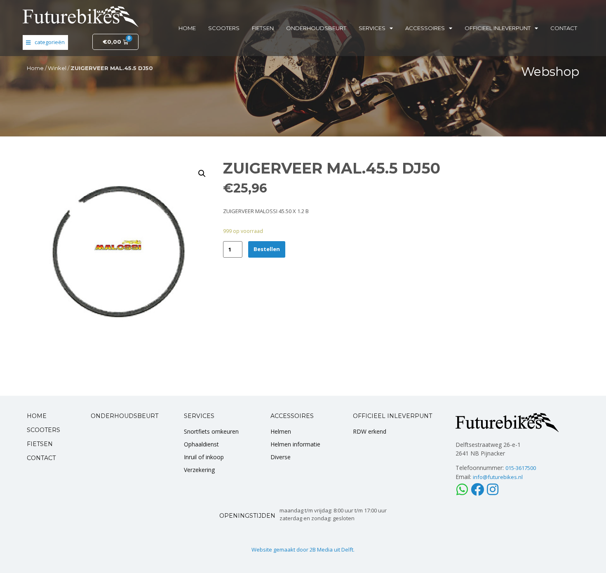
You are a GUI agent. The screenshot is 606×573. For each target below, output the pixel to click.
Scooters (224, 28)
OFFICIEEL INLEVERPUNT (392, 416)
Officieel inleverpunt (498, 28)
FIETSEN (40, 444)
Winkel (57, 68)
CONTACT (41, 458)
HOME (37, 416)
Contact (563, 28)
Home (187, 28)
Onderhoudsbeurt (316, 28)
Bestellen (267, 249)
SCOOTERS (43, 430)
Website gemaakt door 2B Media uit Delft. (303, 549)
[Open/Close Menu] (45, 42)
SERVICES (199, 416)
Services (372, 28)
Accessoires (425, 28)
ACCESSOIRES (292, 416)
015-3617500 (520, 468)
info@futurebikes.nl (498, 477)
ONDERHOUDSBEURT (124, 416)
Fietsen (263, 28)
